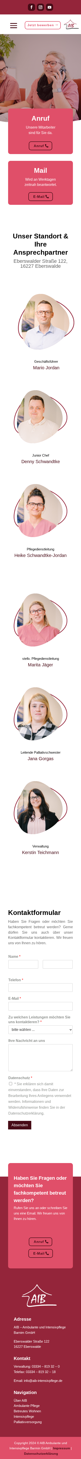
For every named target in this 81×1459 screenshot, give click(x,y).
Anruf (39, 146)
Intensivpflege (24, 1416)
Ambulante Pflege (27, 1406)
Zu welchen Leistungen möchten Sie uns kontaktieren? (39, 1019)
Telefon (15, 980)
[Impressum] (70, 1448)
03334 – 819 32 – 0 (46, 1366)
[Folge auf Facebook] (31, 7)
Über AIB (20, 1400)
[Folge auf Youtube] (49, 7)
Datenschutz (20, 1078)
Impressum (61, 1448)
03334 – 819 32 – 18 (41, 1372)
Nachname (50, 971)
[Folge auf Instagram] (40, 7)
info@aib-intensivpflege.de (43, 1381)
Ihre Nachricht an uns (26, 1041)
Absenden (19, 1125)
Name (14, 956)
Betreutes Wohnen (27, 1411)
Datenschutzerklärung (41, 1453)
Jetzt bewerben (40, 25)
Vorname (14, 971)
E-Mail (39, 197)
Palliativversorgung (28, 1422)
